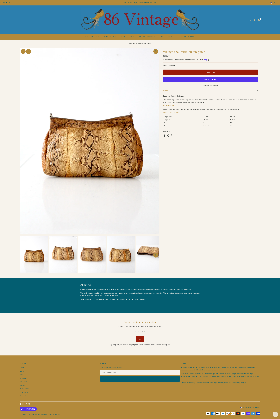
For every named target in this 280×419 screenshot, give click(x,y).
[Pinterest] (6, 2)
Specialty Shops (146, 37)
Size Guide (23, 382)
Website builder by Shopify (50, 414)
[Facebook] (1, 2)
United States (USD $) (250, 408)
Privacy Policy (24, 392)
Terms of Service (25, 396)
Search (22, 368)
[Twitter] (9, 2)
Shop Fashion (127, 37)
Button (85, 305)
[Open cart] (259, 20)
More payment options (210, 85)
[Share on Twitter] (168, 136)
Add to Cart (211, 72)
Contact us (167, 131)
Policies (22, 385)
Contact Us (23, 378)
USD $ (275, 2)
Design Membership (187, 37)
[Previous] (23, 51)
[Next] (28, 51)
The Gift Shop (166, 37)
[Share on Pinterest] (171, 136)
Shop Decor (109, 37)
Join (140, 339)
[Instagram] (3, 2)
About (22, 371)
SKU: (165, 65)
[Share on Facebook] (164, 136)
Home (130, 43)
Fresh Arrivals (91, 37)
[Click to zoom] (155, 51)
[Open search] (250, 20)
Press (21, 375)
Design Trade (24, 389)
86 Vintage (36, 414)
